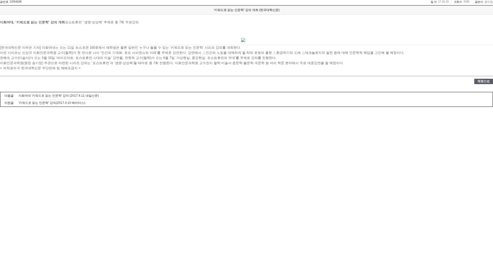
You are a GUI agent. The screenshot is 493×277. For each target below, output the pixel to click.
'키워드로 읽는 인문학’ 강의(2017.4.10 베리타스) (51, 103)
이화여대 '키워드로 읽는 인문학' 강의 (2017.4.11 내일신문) (58, 95)
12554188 (15, 1)
